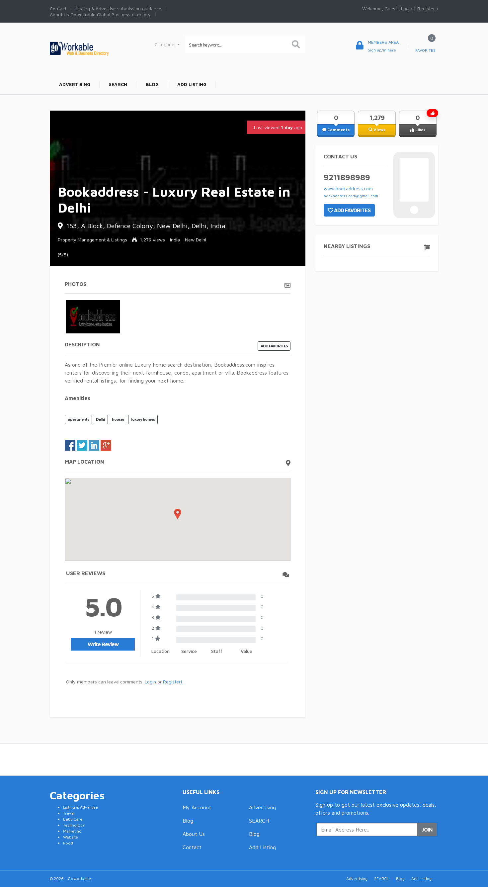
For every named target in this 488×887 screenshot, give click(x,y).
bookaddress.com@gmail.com (351, 196)
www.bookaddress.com (348, 188)
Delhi (100, 419)
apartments (78, 419)
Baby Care (72, 819)
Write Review (103, 644)
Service (189, 651)
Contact (192, 847)
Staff (216, 651)
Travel (69, 813)
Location (160, 651)
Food (68, 843)
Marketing (72, 831)
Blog (188, 821)
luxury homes (143, 419)
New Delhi (195, 239)
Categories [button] (166, 44)
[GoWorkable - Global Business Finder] (94, 48)
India (175, 239)
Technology (74, 825)
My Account (197, 807)
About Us (194, 834)
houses (118, 419)
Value (246, 651)
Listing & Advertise (80, 807)
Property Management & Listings (92, 239)
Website (70, 837)
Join (427, 830)
